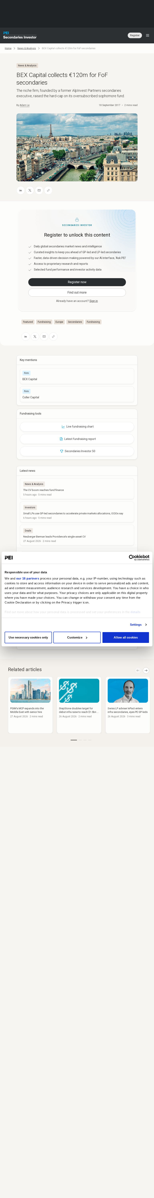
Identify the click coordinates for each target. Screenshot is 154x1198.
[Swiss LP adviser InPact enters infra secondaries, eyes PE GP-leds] (128, 705)
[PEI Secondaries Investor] (20, 35)
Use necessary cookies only (28, 637)
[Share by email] (39, 190)
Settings (136, 624)
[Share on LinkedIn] (20, 190)
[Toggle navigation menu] (147, 35)
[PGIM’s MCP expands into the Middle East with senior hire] (30, 705)
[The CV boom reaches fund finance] (77, 488)
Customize (74, 637)
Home (8, 48)
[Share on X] (30, 190)
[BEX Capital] (77, 376)
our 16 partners (27, 578)
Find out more (77, 292)
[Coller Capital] (77, 394)
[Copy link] (48, 190)
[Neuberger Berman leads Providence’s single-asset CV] (77, 535)
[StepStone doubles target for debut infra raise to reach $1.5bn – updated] (79, 705)
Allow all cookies (126, 637)
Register (135, 35)
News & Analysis (26, 48)
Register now (77, 282)
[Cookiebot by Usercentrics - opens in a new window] (131, 558)
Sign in (93, 301)
